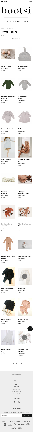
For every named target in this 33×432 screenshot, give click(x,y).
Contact (16, 387)
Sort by (3, 36)
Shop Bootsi (15, 421)
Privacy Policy (16, 394)
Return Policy (16, 389)
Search (16, 384)
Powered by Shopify (25, 421)
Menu (5, 1)
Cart (30, 1)
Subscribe (27, 416)
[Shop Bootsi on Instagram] (19, 402)
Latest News (16, 375)
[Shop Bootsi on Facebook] (14, 402)
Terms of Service (16, 391)
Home (2, 28)
